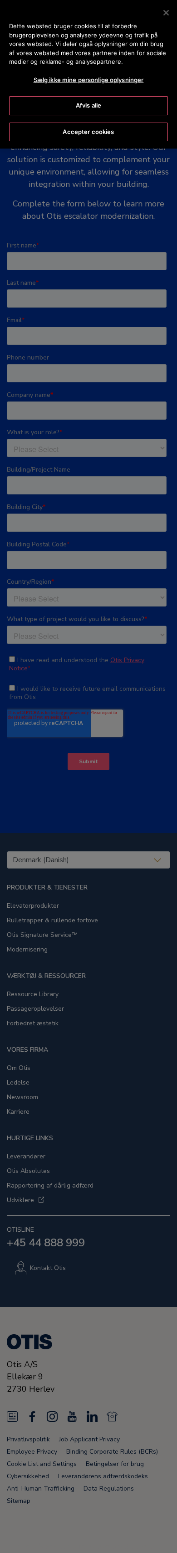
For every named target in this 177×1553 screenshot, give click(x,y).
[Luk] (166, 13)
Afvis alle (88, 105)
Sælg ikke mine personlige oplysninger (89, 79)
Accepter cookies (88, 131)
